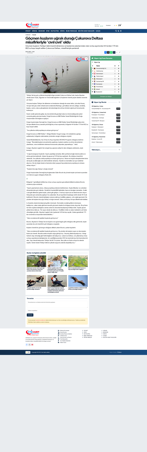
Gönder (30, 315)
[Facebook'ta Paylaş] (105, 52)
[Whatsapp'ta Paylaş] (111, 52)
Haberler (27, 34)
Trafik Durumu (63, 335)
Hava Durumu (63, 332)
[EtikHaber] (32, 25)
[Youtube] (32, 344)
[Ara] (116, 31)
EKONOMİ (42, 31)
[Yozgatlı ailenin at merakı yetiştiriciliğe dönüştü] (36, 281)
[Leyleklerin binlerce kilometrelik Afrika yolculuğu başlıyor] (78, 281)
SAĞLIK (98, 31)
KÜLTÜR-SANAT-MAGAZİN (86, 31)
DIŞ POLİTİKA (55, 31)
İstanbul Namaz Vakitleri (66, 334)
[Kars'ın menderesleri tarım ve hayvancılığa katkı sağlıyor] (78, 261)
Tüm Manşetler (64, 339)
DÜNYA (62, 31)
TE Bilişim (119, 352)
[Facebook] (26, 344)
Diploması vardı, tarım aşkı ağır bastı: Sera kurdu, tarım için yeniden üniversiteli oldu (36, 269)
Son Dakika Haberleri (65, 340)
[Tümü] (119, 149)
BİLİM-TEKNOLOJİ (71, 31)
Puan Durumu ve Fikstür (66, 337)
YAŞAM (34, 34)
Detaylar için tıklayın (106, 96)
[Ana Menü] (120, 31)
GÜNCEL (34, 31)
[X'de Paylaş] (108, 52)
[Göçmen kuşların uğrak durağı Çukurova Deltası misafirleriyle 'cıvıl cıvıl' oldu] (57, 74)
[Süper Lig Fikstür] (119, 102)
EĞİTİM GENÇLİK (88, 337)
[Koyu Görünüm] (118, 31)
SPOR (47, 31)
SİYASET (28, 31)
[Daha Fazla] (114, 52)
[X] (29, 344)
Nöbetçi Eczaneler (64, 330)
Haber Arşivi (63, 342)
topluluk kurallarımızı (41, 320)
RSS (29, 352)
